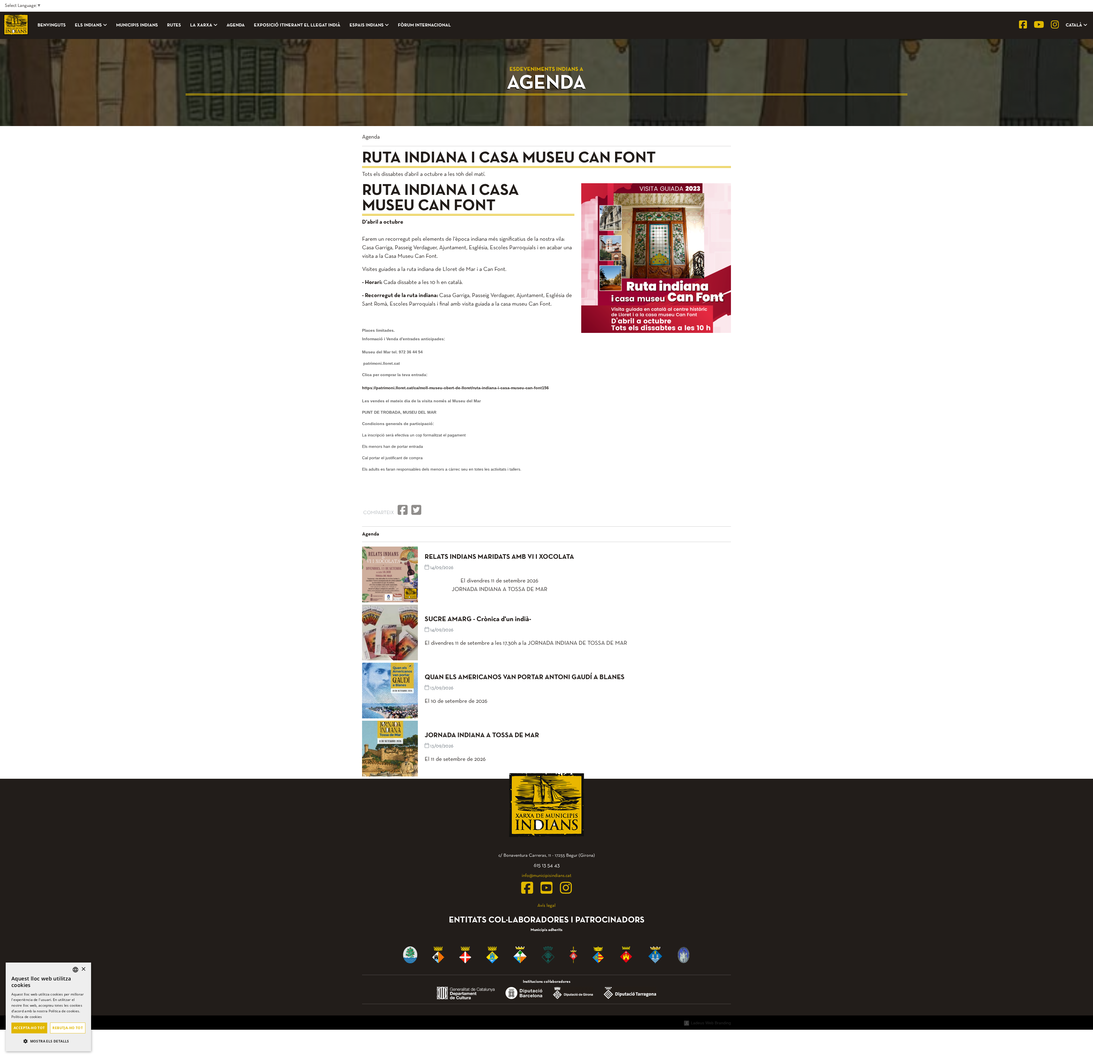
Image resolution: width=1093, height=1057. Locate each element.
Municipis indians (137, 25)
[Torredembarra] (655, 955)
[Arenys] (410, 955)
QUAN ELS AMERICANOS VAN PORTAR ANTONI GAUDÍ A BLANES (524, 677)
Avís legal (546, 906)
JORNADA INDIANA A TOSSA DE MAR (482, 735)
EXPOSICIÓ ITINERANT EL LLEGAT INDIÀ (297, 25)
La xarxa (201, 25)
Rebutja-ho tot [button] (67, 1027)
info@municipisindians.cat (546, 876)
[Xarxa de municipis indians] (15, 25)
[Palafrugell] (573, 955)
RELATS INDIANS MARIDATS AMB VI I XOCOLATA (499, 557)
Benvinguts (52, 25)
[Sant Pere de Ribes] (598, 955)
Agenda (236, 25)
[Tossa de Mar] (683, 955)
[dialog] (48, 1007)
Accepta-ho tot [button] (29, 1027)
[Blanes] (465, 955)
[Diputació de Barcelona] (524, 993)
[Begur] (438, 955)
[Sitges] (626, 955)
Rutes (174, 25)
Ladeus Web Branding (711, 1023)
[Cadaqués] (492, 955)
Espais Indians (367, 25)
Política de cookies (26, 1016)
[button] (48, 1041)
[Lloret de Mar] (548, 955)
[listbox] (75, 969)
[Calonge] (520, 955)
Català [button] (1074, 25)
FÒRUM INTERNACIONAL (424, 25)
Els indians (88, 25)
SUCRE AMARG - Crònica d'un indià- (478, 619)
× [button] (83, 969)
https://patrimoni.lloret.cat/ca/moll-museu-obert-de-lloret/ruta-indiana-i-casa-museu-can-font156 (455, 388)
